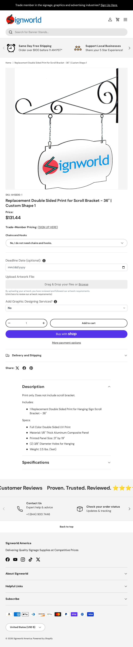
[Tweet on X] (17, 368)
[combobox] (66, 32)
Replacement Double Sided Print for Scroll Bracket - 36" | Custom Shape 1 (51, 62)
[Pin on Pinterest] (31, 368)
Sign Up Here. (109, 5)
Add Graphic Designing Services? (29, 301)
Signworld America (23, 638)
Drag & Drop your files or (66, 284)
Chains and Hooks (16, 235)
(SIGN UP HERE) (48, 227)
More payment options (66, 343)
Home (8, 62)
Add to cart (88, 323)
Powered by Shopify (43, 638)
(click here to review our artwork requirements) (29, 294)
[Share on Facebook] (24, 368)
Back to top (66, 526)
